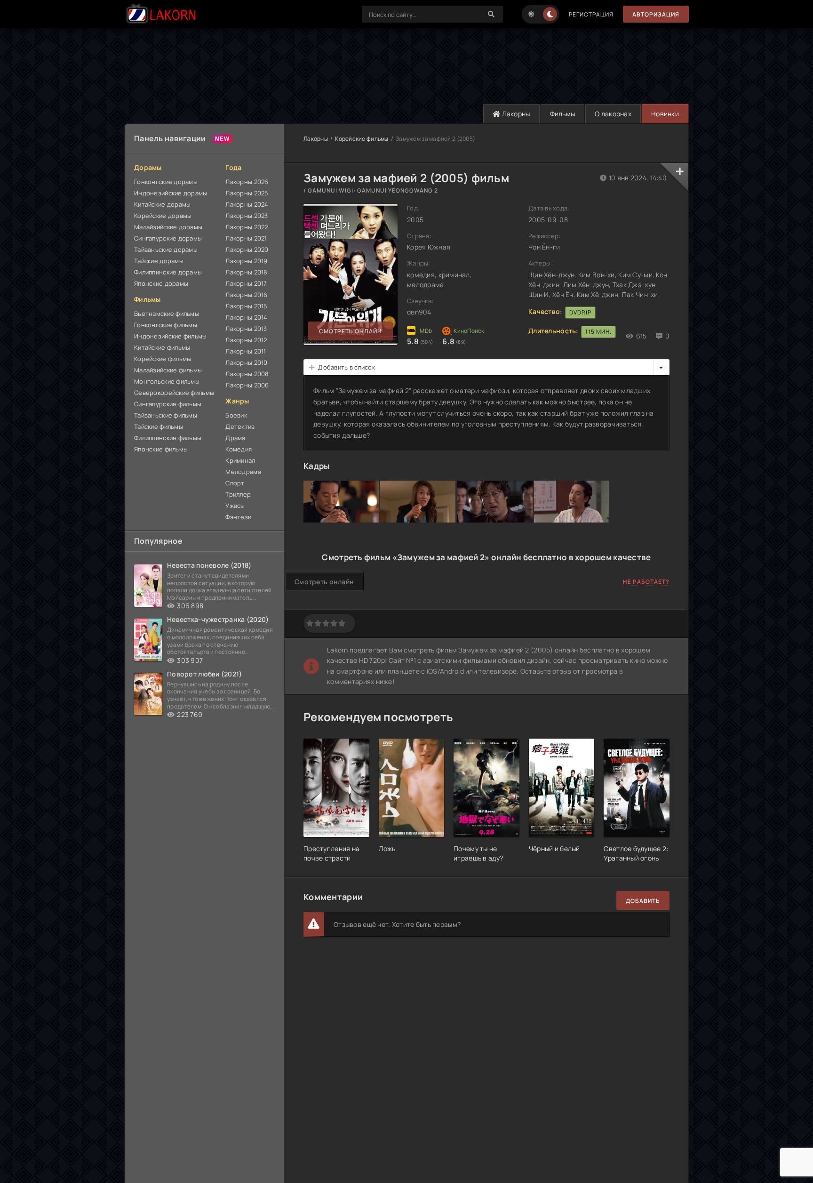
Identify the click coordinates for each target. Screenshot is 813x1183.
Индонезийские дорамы (170, 193)
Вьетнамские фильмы (166, 313)
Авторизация (655, 14)
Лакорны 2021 (246, 238)
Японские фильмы (161, 449)
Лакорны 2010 (246, 362)
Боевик (236, 415)
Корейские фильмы (162, 358)
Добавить (643, 901)
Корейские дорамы (162, 215)
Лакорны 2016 (246, 294)
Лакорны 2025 (246, 193)
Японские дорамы (161, 283)
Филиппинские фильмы (167, 438)
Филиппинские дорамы (168, 272)
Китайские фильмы (162, 347)
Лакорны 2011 (245, 351)
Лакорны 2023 (246, 215)
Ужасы (235, 505)
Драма (235, 438)
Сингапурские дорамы (168, 238)
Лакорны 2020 (246, 249)
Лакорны (515, 113)
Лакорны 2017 (246, 283)
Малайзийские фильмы (168, 370)
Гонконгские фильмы (165, 325)
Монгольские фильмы (166, 381)
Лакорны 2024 (246, 204)
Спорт (234, 483)
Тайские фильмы (158, 426)
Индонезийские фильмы (170, 336)
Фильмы (562, 113)
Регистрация (591, 14)
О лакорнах (613, 113)
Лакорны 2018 (246, 272)
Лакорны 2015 (246, 306)
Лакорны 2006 (247, 385)
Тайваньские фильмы (165, 415)
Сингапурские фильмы (167, 404)
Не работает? (646, 582)
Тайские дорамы (158, 261)
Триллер (238, 494)
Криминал (240, 460)
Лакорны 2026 (246, 181)
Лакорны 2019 (246, 261)
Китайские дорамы (162, 204)
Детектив (240, 426)
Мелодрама (243, 471)
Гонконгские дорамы (166, 181)
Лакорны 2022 (246, 227)
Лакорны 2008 (247, 374)
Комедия (238, 449)
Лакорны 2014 (246, 317)
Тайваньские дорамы (166, 249)
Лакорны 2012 (246, 340)
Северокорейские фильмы (174, 392)
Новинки (665, 113)
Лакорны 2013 (246, 328)
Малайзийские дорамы (168, 227)
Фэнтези (238, 517)
